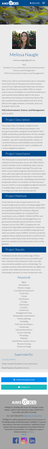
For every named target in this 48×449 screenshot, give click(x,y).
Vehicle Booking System (25, 380)
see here (30, 432)
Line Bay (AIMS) (9, 359)
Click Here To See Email (33, 416)
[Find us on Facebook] (16, 440)
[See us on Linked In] (32, 440)
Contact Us (25, 387)
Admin (24, 434)
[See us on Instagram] (24, 440)
